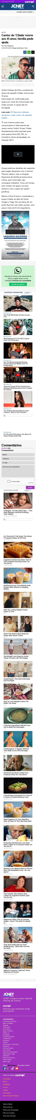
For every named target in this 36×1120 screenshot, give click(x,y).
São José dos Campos (11, 1096)
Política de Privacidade (10, 1110)
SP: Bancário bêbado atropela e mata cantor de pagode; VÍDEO (16, 115)
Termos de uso (8, 1107)
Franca (5, 1087)
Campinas (6, 1084)
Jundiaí (5, 1090)
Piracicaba (6, 1093)
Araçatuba (7, 1079)
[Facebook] (25, 52)
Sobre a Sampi (7, 1104)
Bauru (5, 1081)
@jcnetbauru (12, 1065)
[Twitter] (33, 52)
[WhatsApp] (29, 52)
